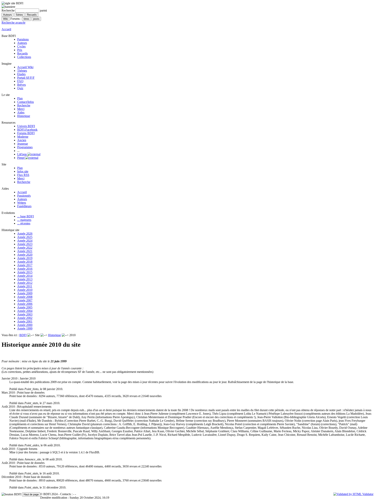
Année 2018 (24, 261)
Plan (20, 98)
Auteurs (22, 43)
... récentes (23, 223)
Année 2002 (24, 318)
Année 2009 (24, 293)
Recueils (22, 53)
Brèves (21, 84)
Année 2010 (24, 289)
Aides (20, 112)
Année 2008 (24, 296)
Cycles (21, 46)
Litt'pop (22, 154)
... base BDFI (25, 216)
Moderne (22, 136)
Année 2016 (24, 268)
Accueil (6, 29)
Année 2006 (24, 303)
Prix (19, 50)
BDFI (23, 335)
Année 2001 (24, 321)
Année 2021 (24, 251)
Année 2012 (24, 282)
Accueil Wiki (25, 67)
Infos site (22, 171)
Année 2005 (24, 307)
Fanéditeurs (24, 206)
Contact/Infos (25, 102)
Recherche (23, 105)
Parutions (23, 39)
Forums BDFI (26, 133)
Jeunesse (22, 143)
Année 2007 (24, 300)
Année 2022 (24, 247)
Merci (20, 109)
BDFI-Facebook (27, 129)
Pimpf (21, 157)
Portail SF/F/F (26, 77)
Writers (21, 202)
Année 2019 (24, 258)
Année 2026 (24, 233)
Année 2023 (24, 244)
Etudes (21, 74)
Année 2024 (24, 240)
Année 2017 (24, 265)
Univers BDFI (26, 126)
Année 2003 (24, 314)
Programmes (25, 147)
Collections (24, 57)
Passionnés (24, 195)
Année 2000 (24, 325)
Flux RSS (23, 175)
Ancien (21, 140)
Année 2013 (24, 279)
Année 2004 (24, 311)
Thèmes (22, 70)
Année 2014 (24, 275)
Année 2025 (24, 237)
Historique (23, 116)
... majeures (24, 219)
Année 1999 (24, 328)
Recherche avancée (13, 22)
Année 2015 (24, 272)
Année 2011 (24, 286)
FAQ (20, 81)
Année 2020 (24, 254)
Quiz (20, 88)
